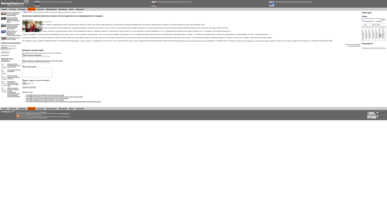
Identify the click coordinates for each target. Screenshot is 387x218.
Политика (12, 9)
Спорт (71, 9)
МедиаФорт (43, 112)
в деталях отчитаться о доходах (197, 41)
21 (376, 35)
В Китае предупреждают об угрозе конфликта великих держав (14, 14)
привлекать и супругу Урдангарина (258, 41)
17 (363, 35)
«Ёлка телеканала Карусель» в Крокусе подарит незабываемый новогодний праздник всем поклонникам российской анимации (13, 92)
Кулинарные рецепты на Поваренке (374, 48)
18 (366, 35)
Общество (31, 9)
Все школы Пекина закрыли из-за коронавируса (53, 98)
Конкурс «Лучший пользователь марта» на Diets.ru (13, 77)
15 (380, 33)
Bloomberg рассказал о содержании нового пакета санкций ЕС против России (13, 26)
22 (380, 35)
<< (365, 25)
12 (369, 33)
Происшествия (51, 9)
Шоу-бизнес (63, 9)
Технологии (80, 9)
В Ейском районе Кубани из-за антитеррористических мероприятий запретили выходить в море (69, 101)
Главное (4, 9)
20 (373, 35)
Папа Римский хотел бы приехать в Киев (13, 38)
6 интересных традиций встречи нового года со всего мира (13, 83)
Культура (40, 9)
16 (383, 33)
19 (369, 35)
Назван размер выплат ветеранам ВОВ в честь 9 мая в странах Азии (175, 1)
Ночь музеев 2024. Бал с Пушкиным (13, 70)
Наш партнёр (5, 55)
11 (366, 33)
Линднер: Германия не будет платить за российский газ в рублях (56, 1)
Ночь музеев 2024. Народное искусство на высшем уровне (14, 65)
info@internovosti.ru (31, 113)
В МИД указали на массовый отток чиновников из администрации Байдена (293, 1)
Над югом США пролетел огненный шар (50, 100)
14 (376, 33)
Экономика (22, 9)
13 (373, 33)
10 (363, 33)
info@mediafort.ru (64, 113)
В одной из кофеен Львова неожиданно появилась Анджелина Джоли (13, 20)
